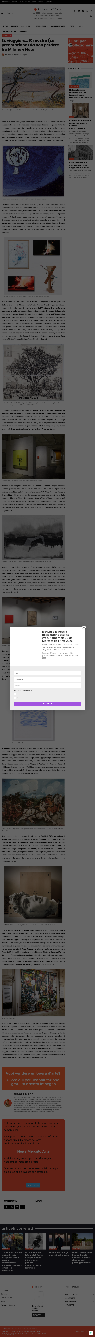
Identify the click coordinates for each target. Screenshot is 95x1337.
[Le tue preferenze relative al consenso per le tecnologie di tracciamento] (91, 1333)
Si (17, 694)
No (18, 697)
